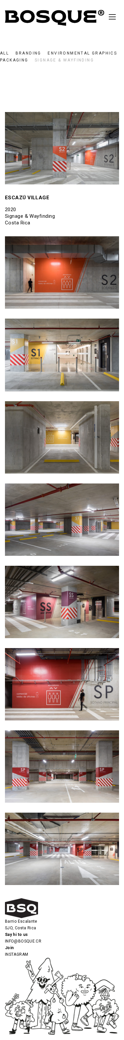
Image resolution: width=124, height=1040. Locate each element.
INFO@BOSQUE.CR (23, 941)
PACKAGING (14, 60)
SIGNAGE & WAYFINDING (64, 60)
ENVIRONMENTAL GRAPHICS (82, 53)
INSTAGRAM (16, 954)
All (4, 53)
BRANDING (28, 53)
